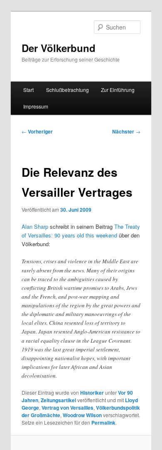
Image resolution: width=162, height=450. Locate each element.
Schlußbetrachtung (67, 89)
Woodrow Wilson (82, 415)
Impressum (35, 106)
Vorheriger (37, 131)
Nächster (126, 131)
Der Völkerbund (59, 48)
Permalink (103, 422)
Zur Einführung (118, 89)
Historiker (92, 392)
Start (28, 89)
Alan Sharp (35, 226)
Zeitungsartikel (58, 400)
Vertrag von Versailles (67, 407)
